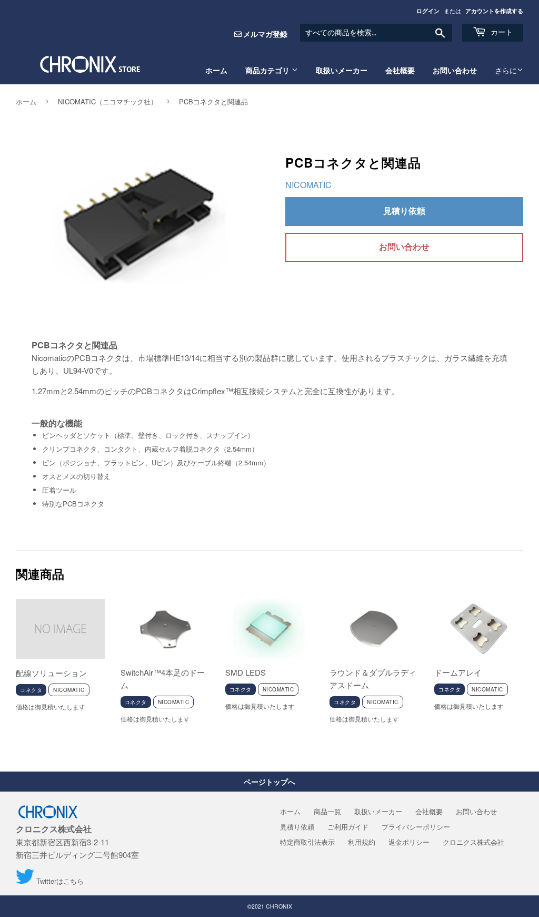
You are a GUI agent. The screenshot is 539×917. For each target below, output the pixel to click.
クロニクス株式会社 (473, 842)
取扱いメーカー (341, 70)
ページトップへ (269, 781)
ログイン (428, 11)
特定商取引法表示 (307, 842)
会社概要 (400, 70)
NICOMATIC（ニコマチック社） (107, 101)
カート (500, 32)
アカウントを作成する (494, 11)
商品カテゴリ (268, 70)
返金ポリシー (409, 842)
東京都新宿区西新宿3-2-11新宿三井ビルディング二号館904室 (77, 841)
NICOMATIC (308, 185)
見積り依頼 (404, 210)
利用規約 (361, 842)
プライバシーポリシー (416, 827)
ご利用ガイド (347, 827)
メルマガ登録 (265, 33)
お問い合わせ (455, 70)
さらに (506, 70)
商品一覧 (327, 811)
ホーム (216, 70)
